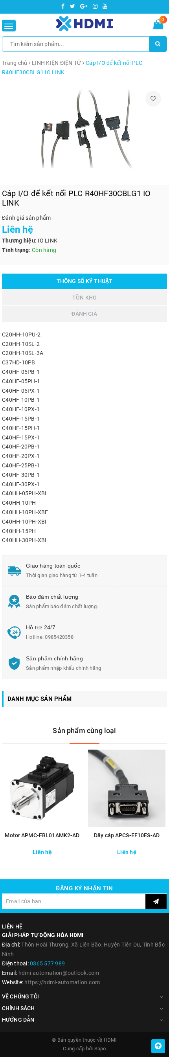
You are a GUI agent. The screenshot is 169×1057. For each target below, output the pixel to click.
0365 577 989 (47, 963)
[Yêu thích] (153, 99)
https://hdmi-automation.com (62, 982)
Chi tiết (63, 851)
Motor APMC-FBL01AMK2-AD (42, 835)
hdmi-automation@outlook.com (58, 973)
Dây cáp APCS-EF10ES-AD (127, 835)
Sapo (100, 1048)
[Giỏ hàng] (158, 26)
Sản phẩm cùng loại (84, 730)
